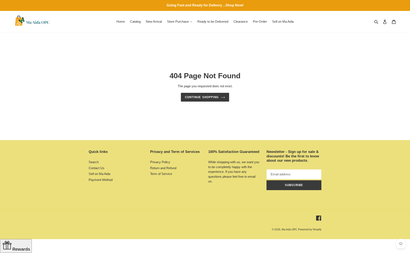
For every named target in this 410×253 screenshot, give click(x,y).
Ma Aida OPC (289, 229)
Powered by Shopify (309, 229)
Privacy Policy (160, 162)
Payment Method (101, 180)
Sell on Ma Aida (99, 174)
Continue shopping (202, 97)
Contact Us (96, 168)
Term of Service (161, 174)
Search (94, 162)
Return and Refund (163, 168)
